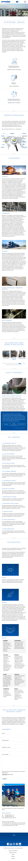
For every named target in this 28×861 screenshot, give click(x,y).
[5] (13, 363)
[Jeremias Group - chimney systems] (5, 2)
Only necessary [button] (14, 424)
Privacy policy (18, 427)
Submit (4, 778)
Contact (13, 856)
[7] (17, 363)
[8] (20, 363)
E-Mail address (5, 740)
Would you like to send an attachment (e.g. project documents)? (13, 772)
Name (3, 733)
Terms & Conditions (13, 850)
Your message (5, 754)
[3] (8, 363)
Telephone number (6, 747)
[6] (15, 363)
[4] (10, 363)
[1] (4, 363)
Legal (13, 854)
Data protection (13, 852)
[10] (24, 363)
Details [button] (6, 424)
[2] (6, 363)
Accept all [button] (22, 424)
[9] (22, 363)
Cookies (13, 858)
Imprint (23, 427)
